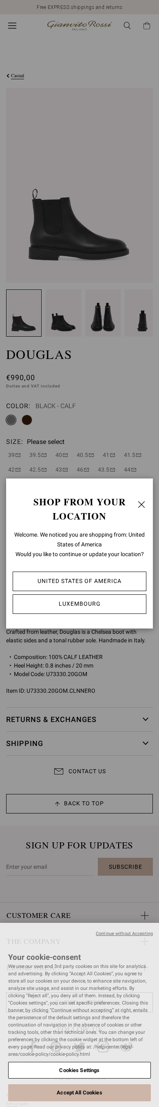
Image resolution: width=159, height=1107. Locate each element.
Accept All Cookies (79, 1093)
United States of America (79, 581)
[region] (79, 1015)
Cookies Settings (79, 1070)
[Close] (141, 504)
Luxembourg (80, 603)
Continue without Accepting (124, 933)
